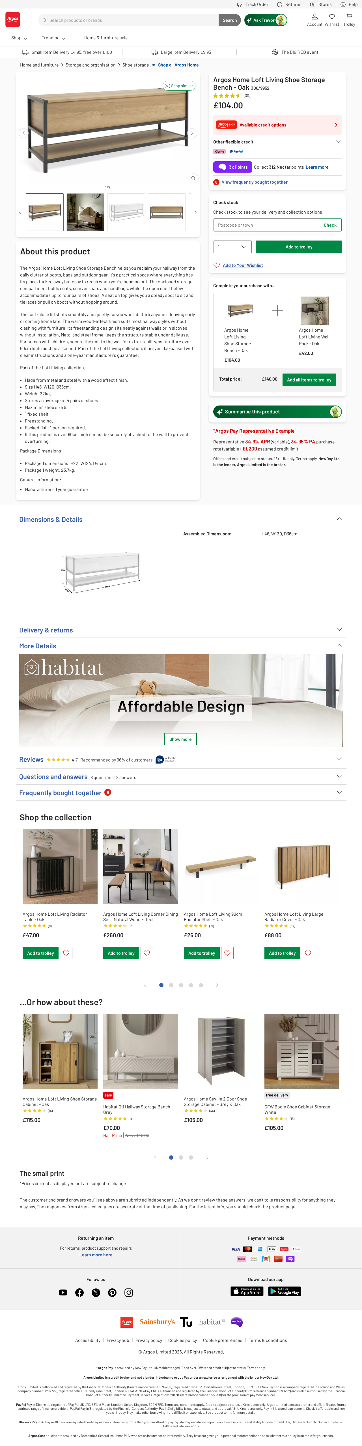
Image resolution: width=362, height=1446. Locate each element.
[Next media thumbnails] (195, 212)
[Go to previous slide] (24, 133)
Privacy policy (148, 1340)
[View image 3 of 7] (126, 212)
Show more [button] (180, 739)
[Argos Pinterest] (112, 1292)
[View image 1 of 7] (44, 212)
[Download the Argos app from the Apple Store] (247, 1295)
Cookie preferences (222, 1340)
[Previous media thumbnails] (20, 212)
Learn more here (96, 1254)
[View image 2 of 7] (85, 212)
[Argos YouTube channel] (63, 1292)
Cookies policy (182, 1340)
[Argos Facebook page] (79, 1292)
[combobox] (128, 20)
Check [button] (330, 225)
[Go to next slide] (192, 133)
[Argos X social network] (96, 1292)
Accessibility (87, 1340)
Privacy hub (118, 1340)
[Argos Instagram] (128, 1292)
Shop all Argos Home (178, 64)
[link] (277, 180)
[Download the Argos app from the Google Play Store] (284, 1295)
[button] (179, 86)
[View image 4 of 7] (167, 212)
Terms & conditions (268, 1340)
